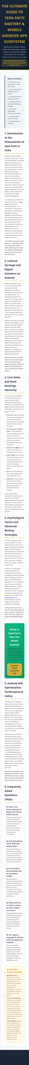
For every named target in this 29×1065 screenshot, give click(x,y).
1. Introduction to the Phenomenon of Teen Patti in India (13, 84)
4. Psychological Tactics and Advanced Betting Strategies (14, 104)
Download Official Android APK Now (14, 669)
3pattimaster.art (9, 597)
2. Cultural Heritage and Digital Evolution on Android (14, 91)
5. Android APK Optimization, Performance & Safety (13, 111)
